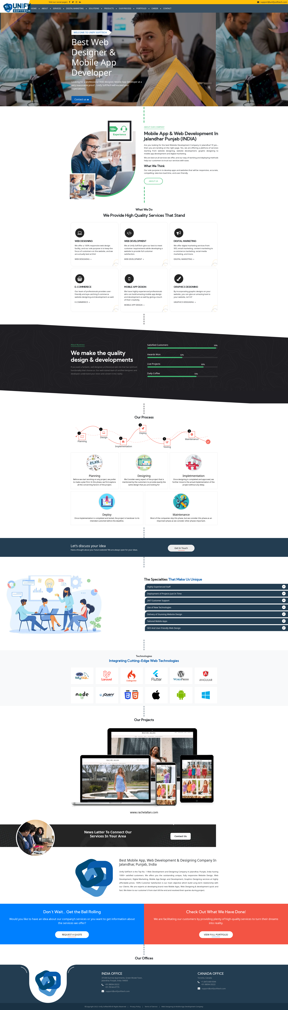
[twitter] (73, 2)
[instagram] (76, 2)
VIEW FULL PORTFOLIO (216, 934)
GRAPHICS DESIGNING (186, 286)
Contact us (80, 99)
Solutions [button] (94, 8)
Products (109, 8)
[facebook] (69, 2)
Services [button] (57, 8)
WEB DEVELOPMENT (135, 241)
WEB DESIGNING (84, 241)
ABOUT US (153, 181)
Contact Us (180, 836)
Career (155, 8)
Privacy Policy (135, 1006)
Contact (167, 8)
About (45, 8)
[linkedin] (80, 2)
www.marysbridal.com (144, 812)
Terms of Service (151, 1006)
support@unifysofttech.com (273, 2)
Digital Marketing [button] (75, 8)
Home (34, 8)
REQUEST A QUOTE (72, 934)
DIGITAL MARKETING (185, 241)
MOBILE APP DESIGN (135, 286)
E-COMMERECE (83, 286)
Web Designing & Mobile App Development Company (182, 1006)
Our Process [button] (125, 8)
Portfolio (141, 8)
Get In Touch (181, 548)
